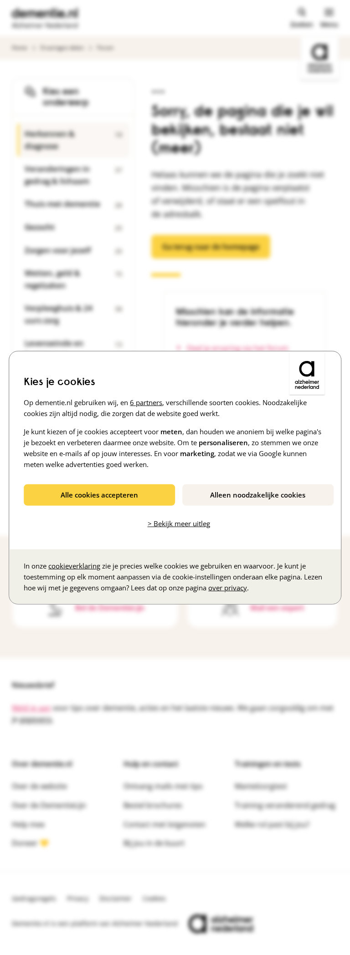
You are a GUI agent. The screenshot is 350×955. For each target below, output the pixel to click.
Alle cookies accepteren (99, 494)
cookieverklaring (74, 565)
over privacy (227, 587)
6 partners (146, 402)
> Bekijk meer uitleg (179, 523)
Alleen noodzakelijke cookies (257, 494)
